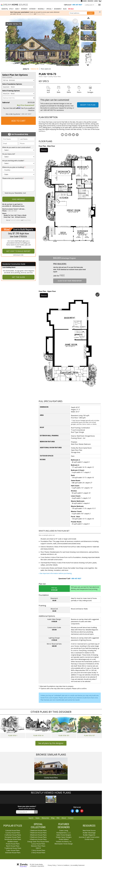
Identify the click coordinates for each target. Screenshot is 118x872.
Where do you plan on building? (13, 167)
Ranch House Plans (12, 846)
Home (40, 76)
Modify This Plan (87, 105)
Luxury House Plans (38, 844)
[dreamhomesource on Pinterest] (81, 811)
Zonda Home (89, 839)
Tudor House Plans (12, 850)
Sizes (17, 9)
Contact (70, 818)
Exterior (32, 9)
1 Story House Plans (38, 850)
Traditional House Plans (12, 848)
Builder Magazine (89, 835)
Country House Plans (54, 76)
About (64, 818)
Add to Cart (18, 120)
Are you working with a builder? (13, 161)
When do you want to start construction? (16, 147)
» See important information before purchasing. (55, 573)
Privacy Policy (40, 14)
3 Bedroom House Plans (38, 833)
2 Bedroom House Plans (38, 830)
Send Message (18, 199)
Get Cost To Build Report (18, 251)
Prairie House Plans (13, 844)
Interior (24, 9)
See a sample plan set (47, 535)
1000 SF (38, 848)
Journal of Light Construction (89, 837)
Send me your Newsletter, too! (15, 193)
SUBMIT (91, 13)
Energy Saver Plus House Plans (38, 842)
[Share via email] (62, 134)
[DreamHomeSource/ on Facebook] (72, 811)
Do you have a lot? (8, 154)
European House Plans (13, 837)
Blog (64, 9)
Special (49, 9)
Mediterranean (13, 842)
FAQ (58, 818)
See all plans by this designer (51, 743)
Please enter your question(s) (13, 178)
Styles (37, 818)
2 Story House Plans (38, 853)
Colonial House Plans (12, 830)
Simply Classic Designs (63, 837)
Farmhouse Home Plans (13, 839)
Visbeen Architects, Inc (63, 842)
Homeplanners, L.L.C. (63, 833)
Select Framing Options (11, 91)
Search (31, 818)
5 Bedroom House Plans (38, 837)
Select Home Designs (63, 835)
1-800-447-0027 (25, 114)
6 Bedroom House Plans (38, 839)
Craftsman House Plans (13, 835)
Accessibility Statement (78, 865)
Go (99, 5)
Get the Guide (18, 277)
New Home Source (89, 830)
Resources (45, 818)
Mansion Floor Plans (38, 846)
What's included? (7, 77)
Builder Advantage (89, 833)
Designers (57, 9)
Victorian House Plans (12, 853)
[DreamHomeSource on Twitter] (77, 811)
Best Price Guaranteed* (26, 105)
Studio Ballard (63, 839)
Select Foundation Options (12, 84)
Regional (41, 9)
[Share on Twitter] (73, 134)
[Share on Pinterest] (77, 134)
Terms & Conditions (27, 14)
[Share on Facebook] (70, 134)
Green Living (63, 830)
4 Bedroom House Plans (38, 835)
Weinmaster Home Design (64, 844)
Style (11, 9)
